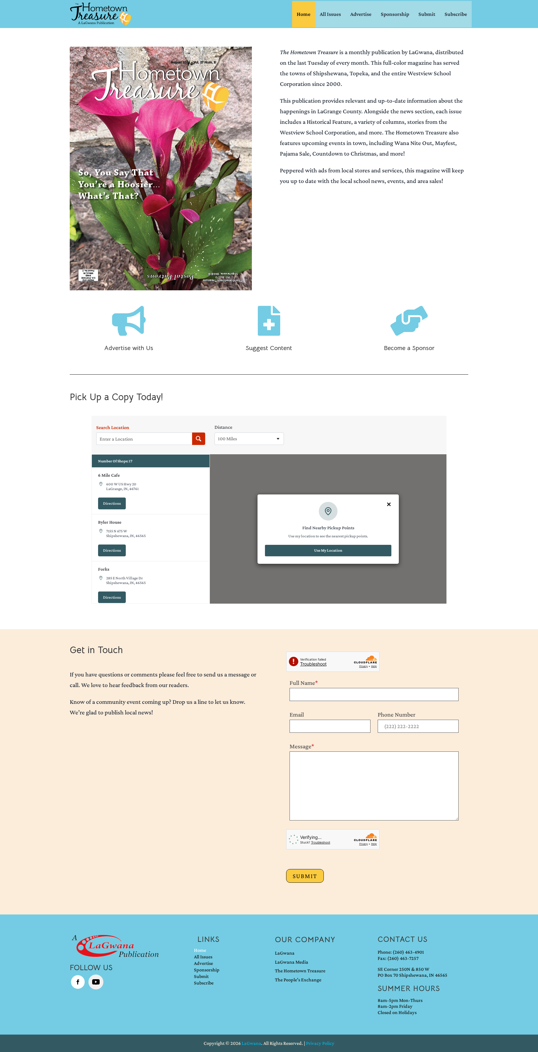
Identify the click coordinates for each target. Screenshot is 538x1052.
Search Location (112, 427)
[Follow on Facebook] (78, 982)
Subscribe (456, 14)
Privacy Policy (320, 1043)
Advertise (360, 14)
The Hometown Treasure (300, 970)
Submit (426, 14)
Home (303, 14)
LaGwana (285, 953)
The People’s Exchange (298, 979)
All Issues (330, 14)
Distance (223, 427)
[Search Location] (198, 438)
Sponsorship (395, 14)
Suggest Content (269, 348)
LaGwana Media (291, 962)
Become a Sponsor (409, 348)
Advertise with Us (128, 348)
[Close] (388, 504)
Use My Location (328, 550)
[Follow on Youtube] (95, 982)
